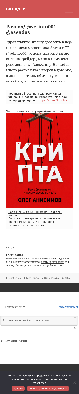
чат (38, 221)
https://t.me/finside (52, 100)
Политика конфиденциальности (47, 388)
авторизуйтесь (68, 307)
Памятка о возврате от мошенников (34, 218)
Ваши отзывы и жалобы (57, 277)
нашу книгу (28, 111)
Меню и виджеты (69, 12)
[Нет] (74, 382)
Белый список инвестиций (27, 225)
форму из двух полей (52, 261)
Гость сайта (32, 277)
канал (27, 221)
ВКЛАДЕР (15, 9)
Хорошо (18, 388)
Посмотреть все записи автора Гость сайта (40, 265)
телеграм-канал (40, 258)
